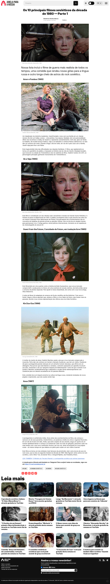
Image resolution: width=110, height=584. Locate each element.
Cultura (64, 20)
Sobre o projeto (5, 564)
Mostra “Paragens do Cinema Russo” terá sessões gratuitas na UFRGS (40, 501)
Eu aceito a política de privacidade (51, 573)
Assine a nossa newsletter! (56, 560)
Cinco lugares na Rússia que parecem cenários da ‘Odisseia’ (95, 500)
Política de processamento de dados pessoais (9, 566)
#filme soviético (60, 468)
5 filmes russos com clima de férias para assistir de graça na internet (68, 525)
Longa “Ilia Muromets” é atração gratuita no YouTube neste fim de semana (68, 501)
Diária (53, 567)
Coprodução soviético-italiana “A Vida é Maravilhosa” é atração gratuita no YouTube (13, 501)
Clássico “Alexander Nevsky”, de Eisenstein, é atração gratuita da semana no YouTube (95, 525)
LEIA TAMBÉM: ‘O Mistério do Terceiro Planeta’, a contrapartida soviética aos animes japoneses (53, 458)
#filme (24, 468)
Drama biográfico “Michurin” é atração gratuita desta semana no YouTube (41, 525)
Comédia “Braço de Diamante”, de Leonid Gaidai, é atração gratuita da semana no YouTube (13, 552)
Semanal (46, 567)
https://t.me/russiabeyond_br (35, 464)
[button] (72, 2)
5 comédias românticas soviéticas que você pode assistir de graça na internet (39, 552)
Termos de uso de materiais (9, 569)
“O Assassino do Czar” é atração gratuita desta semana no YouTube (68, 552)
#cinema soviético (36, 468)
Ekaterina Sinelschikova (50, 18)
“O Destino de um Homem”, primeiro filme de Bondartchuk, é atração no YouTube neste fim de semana (14, 526)
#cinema (48, 468)
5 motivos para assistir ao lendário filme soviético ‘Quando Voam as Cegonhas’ (95, 552)
